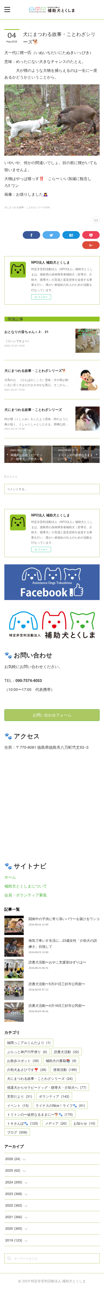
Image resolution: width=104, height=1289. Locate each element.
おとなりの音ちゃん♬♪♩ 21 (26, 331)
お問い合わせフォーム (52, 715)
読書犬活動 (66, 1051)
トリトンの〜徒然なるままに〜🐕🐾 (40, 1114)
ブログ (17, 1132)
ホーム (10, 877)
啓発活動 (65, 1069)
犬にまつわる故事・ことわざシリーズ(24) (27, 207)
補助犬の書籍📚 (61, 1060)
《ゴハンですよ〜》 (17, 341)
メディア (56, 1123)
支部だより (19, 1096)
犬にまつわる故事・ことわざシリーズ (33, 409)
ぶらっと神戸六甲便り (27, 1051)
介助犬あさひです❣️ (26, 1069)
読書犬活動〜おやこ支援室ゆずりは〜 (57, 962)
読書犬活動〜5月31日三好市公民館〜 (57, 983)
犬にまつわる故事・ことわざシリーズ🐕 (35, 370)
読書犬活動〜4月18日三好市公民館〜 (57, 1005)
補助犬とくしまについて (25, 886)
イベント (18, 1105)
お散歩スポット (23, 1060)
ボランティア (54, 1096)
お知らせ (84, 1123)
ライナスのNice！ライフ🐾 (60, 1105)
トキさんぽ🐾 (22, 1123)
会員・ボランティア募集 (25, 895)
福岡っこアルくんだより (29, 1042)
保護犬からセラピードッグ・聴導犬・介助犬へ (46, 1087)
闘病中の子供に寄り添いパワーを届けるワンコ (64, 918)
